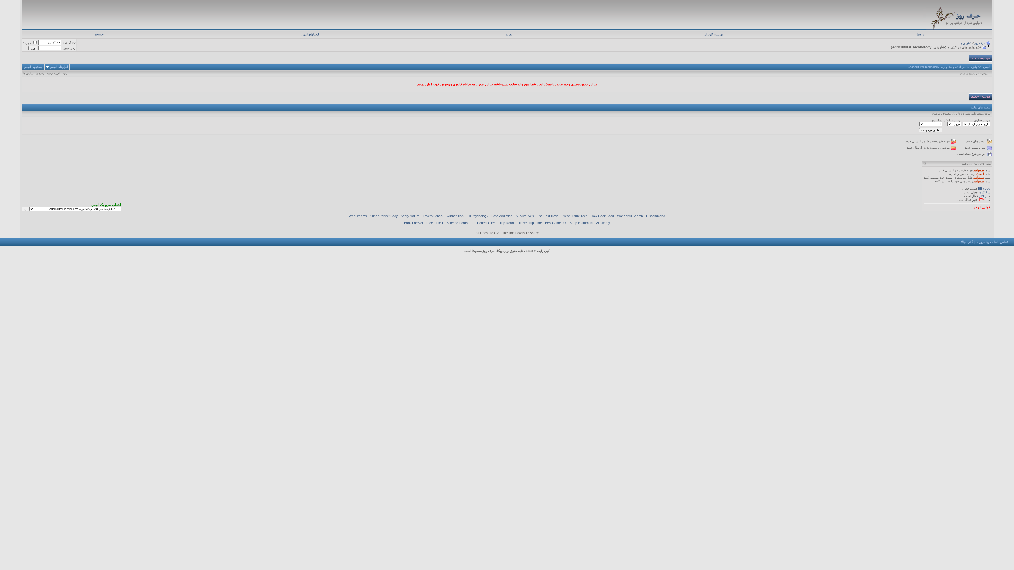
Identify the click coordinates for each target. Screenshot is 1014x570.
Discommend (655, 216)
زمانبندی (936, 120)
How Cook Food (602, 216)
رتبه (65, 73)
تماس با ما (1001, 242)
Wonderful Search (630, 216)
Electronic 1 (434, 223)
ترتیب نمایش (952, 120)
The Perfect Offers (483, 223)
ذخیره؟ (27, 43)
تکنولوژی (965, 43)
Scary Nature (410, 216)
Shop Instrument (581, 223)
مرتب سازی (982, 120)
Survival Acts (525, 216)
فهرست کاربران (713, 34)
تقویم (509, 34)
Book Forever (413, 223)
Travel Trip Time (530, 223)
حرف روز (979, 43)
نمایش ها (28, 73)
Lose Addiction (502, 216)
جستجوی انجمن (33, 66)
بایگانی (971, 242)
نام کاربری (69, 42)
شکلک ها (984, 192)
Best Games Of (555, 223)
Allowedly (603, 223)
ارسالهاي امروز (310, 34)
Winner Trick (455, 216)
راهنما (920, 34)
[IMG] (982, 196)
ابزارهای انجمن (59, 66)
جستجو (99, 34)
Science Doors (457, 223)
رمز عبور (70, 48)
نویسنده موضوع (969, 73)
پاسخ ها (40, 73)
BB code (984, 189)
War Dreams (358, 216)
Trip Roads (507, 223)
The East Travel (548, 216)
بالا (963, 242)
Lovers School (433, 216)
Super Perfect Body (384, 216)
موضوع (984, 73)
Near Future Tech (575, 216)
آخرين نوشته (53, 73)
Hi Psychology (478, 216)
